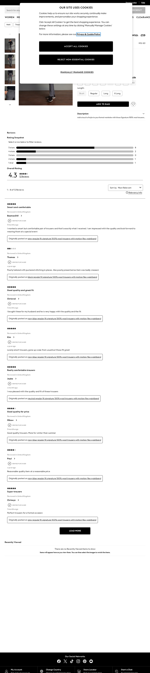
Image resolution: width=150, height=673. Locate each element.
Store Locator (131, 3)
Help (143, 3)
